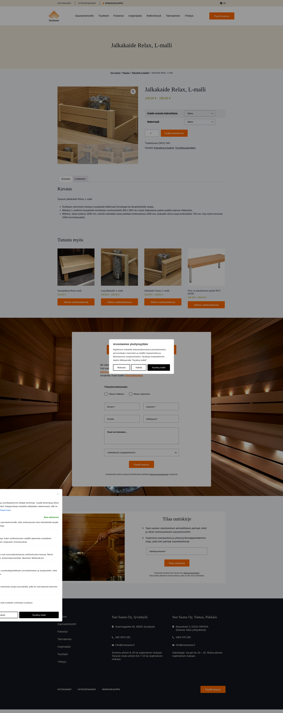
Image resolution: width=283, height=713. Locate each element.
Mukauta (121, 367)
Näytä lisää (5, 510)
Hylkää (139, 367)
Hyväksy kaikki (159, 367)
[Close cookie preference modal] (58, 494)
